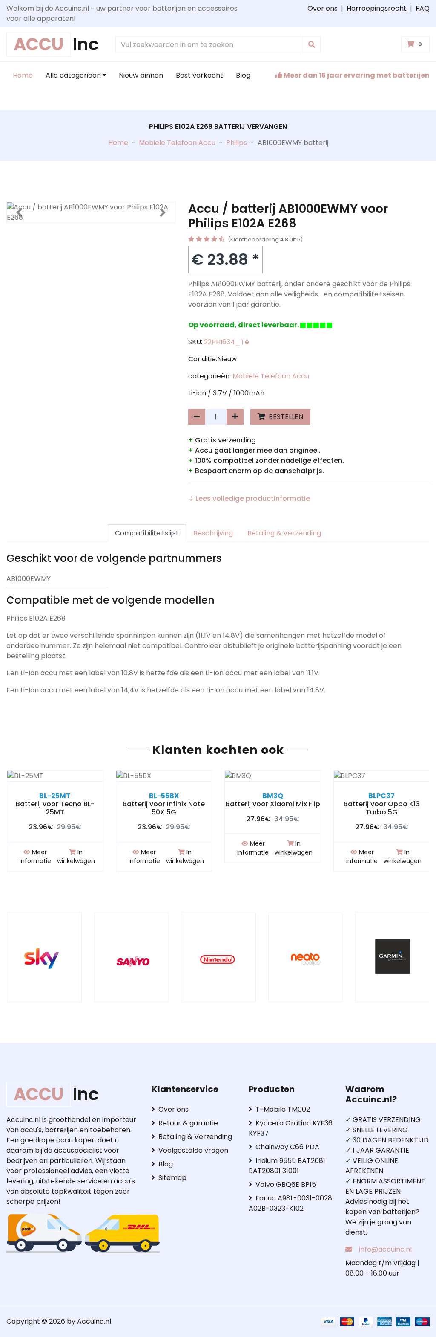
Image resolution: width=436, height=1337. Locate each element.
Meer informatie (35, 856)
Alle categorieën (73, 75)
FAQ (423, 8)
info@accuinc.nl (385, 1249)
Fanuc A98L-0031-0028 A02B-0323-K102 (290, 1203)
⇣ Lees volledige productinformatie (249, 498)
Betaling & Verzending (284, 533)
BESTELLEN (285, 416)
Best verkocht (199, 75)
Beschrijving (213, 533)
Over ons (322, 8)
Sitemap (172, 1178)
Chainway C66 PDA (287, 1147)
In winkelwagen (76, 856)
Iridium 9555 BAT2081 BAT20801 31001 (287, 1166)
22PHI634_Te (226, 342)
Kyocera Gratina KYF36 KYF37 (291, 1128)
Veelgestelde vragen (193, 1150)
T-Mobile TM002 (282, 1109)
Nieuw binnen (141, 75)
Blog (243, 75)
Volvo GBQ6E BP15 (285, 1184)
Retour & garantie (188, 1123)
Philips (236, 143)
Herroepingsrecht (377, 8)
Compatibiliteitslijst (147, 533)
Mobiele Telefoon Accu (177, 143)
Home (23, 75)
